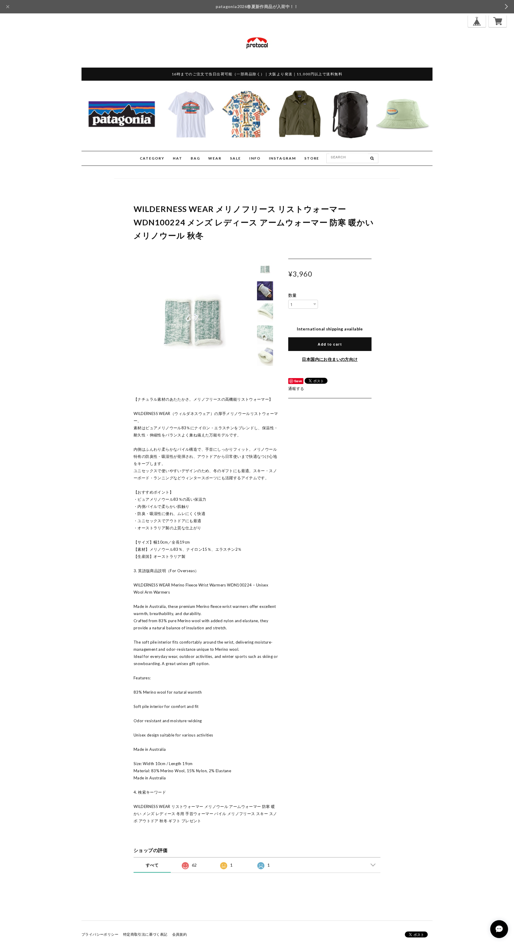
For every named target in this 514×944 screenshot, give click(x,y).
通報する (296, 388)
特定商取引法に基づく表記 (145, 934)
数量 (292, 295)
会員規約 (179, 934)
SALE (235, 158)
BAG (195, 158)
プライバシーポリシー (100, 934)
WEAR (215, 158)
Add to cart (330, 344)
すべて (152, 864)
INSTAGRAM (282, 158)
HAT (177, 158)
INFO (255, 158)
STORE (311, 158)
